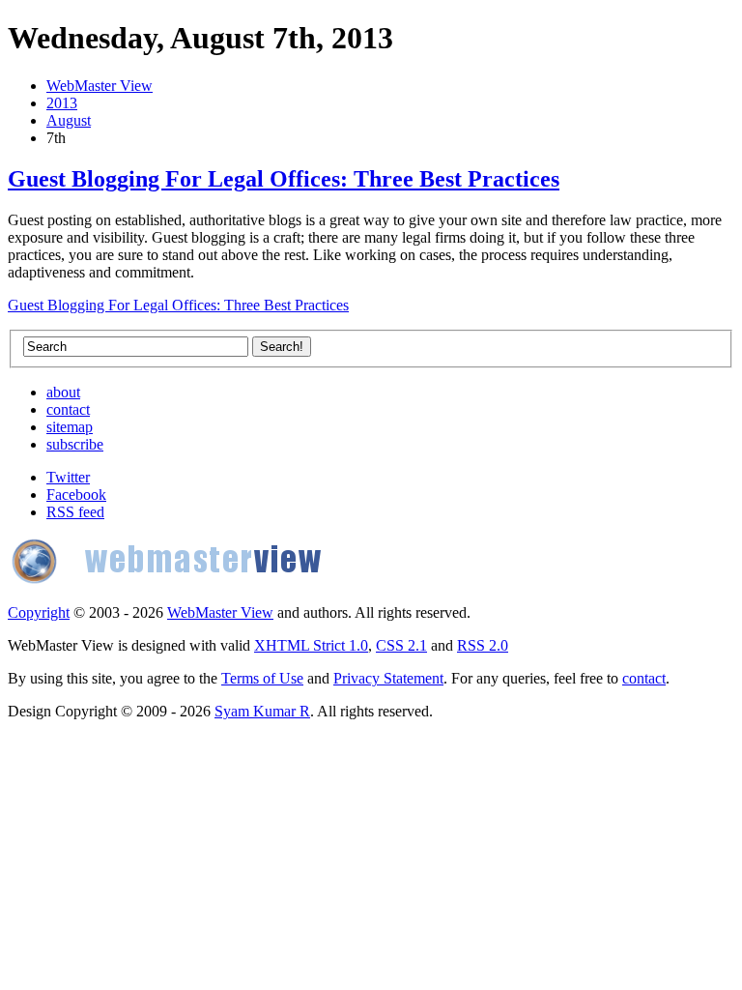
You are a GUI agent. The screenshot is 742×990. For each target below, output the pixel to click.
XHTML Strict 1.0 (311, 645)
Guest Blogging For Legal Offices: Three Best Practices (283, 178)
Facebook (76, 494)
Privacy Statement (388, 678)
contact (68, 409)
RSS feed (75, 512)
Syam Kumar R (262, 711)
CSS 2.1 (401, 645)
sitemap (69, 427)
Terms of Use (262, 678)
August (68, 120)
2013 (61, 103)
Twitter (68, 477)
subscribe (74, 444)
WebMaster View (99, 85)
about (63, 392)
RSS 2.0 (482, 645)
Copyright (39, 612)
